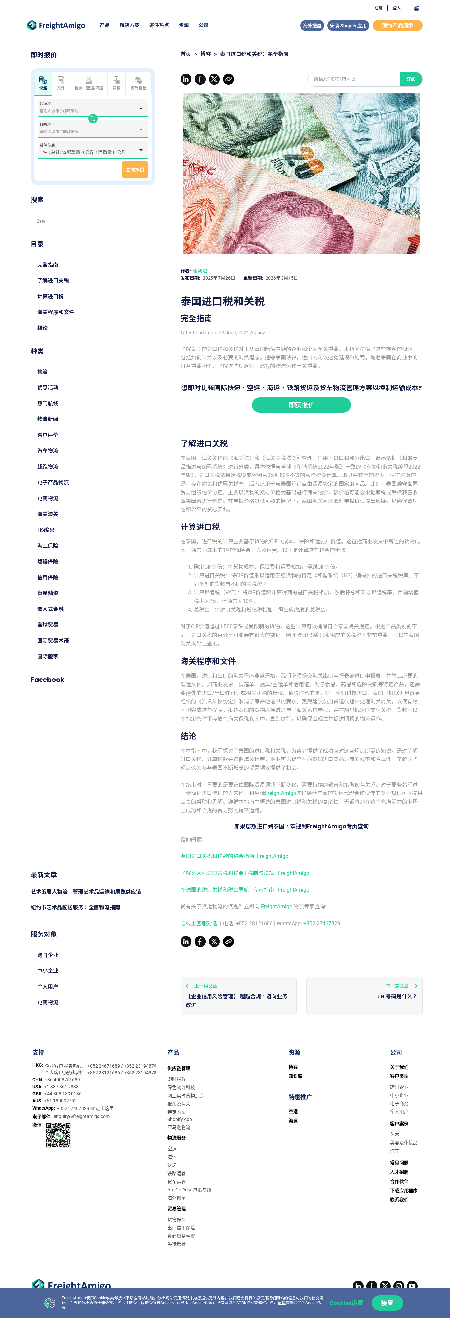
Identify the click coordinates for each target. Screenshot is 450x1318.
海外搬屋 (312, 25)
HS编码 (46, 530)
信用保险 (47, 577)
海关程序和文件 (55, 312)
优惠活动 (47, 387)
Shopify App (179, 1119)
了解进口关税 (53, 280)
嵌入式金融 (50, 609)
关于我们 (399, 1067)
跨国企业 (47, 955)
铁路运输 (176, 1173)
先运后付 (176, 1244)
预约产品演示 (397, 25)
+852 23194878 (140, 1072)
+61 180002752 (60, 1100)
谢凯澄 (200, 270)
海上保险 (47, 546)
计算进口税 (50, 296)
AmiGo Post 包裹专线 (189, 1189)
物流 (42, 372)
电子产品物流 (53, 482)
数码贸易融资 (181, 1236)
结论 (42, 328)
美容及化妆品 (404, 1142)
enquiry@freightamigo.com (82, 1116)
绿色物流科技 (181, 1087)
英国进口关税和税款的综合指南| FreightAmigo (234, 856)
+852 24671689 (104, 1066)
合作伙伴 (399, 1181)
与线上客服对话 (200, 923)
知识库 (295, 1076)
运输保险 (47, 561)
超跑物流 (47, 467)
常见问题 (399, 1162)
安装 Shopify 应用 (348, 25)
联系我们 (399, 1199)
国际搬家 (47, 656)
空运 (172, 1148)
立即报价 (135, 169)
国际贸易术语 (53, 641)
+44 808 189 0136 (63, 1093)
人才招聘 (399, 1172)
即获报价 (301, 405)
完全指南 (47, 265)
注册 (378, 8)
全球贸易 (47, 625)
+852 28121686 (104, 1072)
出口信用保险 (181, 1227)
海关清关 (47, 514)
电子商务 (399, 1103)
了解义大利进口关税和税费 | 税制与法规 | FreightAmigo (245, 873)
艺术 (394, 1134)
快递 (172, 1165)
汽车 (394, 1151)
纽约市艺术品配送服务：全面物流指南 (75, 907)
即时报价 (176, 1079)
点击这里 (105, 1108)
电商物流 (47, 498)
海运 (172, 1157)
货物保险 (176, 1219)
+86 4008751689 (62, 1079)
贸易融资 (47, 593)
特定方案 (176, 1112)
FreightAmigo (280, 793)
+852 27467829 (321, 923)
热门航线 (47, 403)
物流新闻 (47, 419)
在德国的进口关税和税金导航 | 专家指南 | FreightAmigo (245, 890)
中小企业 (47, 971)
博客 (205, 54)
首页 (186, 54)
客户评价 (47, 435)
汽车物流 (47, 451)
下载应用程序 (404, 1190)
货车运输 (176, 1181)
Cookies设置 (346, 1303)
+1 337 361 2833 (61, 1086)
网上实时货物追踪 (185, 1095)
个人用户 (47, 986)
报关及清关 (178, 1103)
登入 (397, 8)
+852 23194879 (140, 1066)
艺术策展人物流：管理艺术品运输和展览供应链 (86, 892)
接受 (387, 1303)
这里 (282, 1303)
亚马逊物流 (178, 1127)
